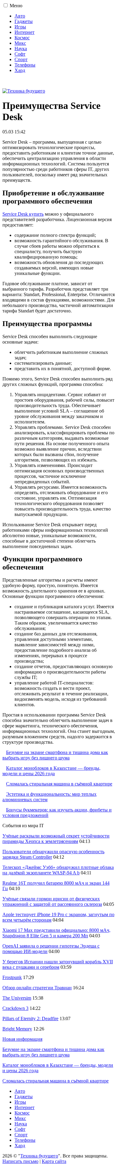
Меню (16, 5)
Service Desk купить (23, 214)
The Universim (16, 998)
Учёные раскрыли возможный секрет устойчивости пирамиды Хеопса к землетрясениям (56, 838)
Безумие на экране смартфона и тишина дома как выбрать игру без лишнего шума (55, 755)
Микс (20, 43)
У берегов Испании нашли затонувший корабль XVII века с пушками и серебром (57, 964)
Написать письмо (20, 1161)
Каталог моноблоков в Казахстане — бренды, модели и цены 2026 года (51, 771)
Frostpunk (12, 977)
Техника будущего (39, 1155)
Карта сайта (54, 1161)
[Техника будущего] (23, 90)
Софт (20, 54)
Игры (20, 26)
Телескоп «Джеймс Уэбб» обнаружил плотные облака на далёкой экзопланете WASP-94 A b (58, 870)
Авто (20, 15)
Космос (22, 37)
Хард (20, 70)
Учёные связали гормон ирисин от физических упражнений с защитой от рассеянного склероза (52, 901)
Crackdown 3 (15, 1008)
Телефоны (25, 64)
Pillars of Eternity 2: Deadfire (30, 1018)
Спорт (21, 59)
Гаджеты (24, 21)
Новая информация (22, 1039)
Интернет (24, 32)
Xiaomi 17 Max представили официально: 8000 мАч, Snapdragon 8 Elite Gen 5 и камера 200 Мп (56, 933)
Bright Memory (17, 1028)
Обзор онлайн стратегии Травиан (37, 987)
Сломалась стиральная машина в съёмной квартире (59, 783)
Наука (21, 48)
